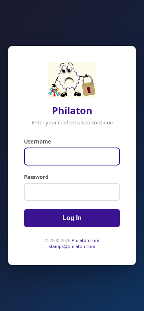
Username (37, 141)
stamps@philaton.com (72, 246)
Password (36, 177)
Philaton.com (85, 240)
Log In (72, 218)
